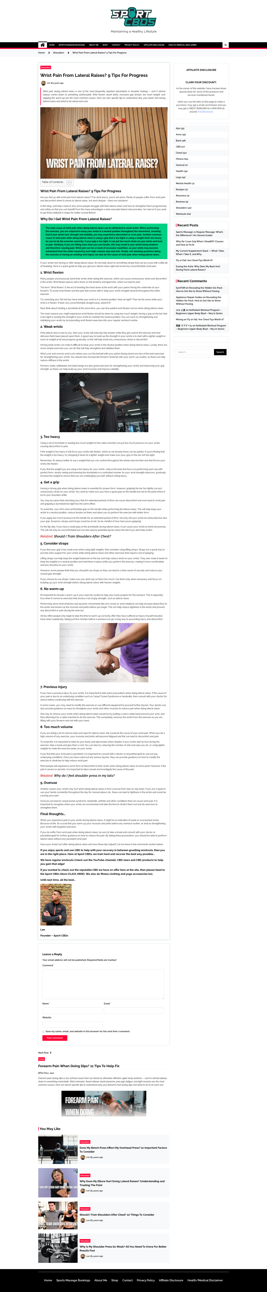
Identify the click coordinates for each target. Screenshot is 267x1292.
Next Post (43, 1052)
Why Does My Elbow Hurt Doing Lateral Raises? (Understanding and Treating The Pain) (122, 1183)
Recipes (180, 189)
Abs (178, 128)
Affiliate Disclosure (154, 45)
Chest (41, 1059)
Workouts (181, 214)
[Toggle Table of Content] (68, 182)
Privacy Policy (132, 45)
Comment (48, 965)
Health (179, 171)
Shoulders (45, 67)
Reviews (180, 201)
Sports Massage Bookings (72, 45)
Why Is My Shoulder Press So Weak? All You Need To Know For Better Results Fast (123, 1248)
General (180, 165)
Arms (178, 134)
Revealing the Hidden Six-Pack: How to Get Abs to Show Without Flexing (198, 300)
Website (46, 1017)
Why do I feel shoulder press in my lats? (84, 776)
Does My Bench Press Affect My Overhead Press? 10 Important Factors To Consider (123, 1149)
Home (52, 45)
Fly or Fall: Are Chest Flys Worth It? (194, 260)
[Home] (42, 45)
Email (107, 1003)
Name (46, 1003)
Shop (105, 45)
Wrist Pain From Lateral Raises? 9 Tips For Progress (94, 75)
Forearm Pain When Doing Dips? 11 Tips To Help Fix (78, 1066)
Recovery (181, 195)
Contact (116, 45)
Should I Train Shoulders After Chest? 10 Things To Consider (117, 1214)
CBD (178, 146)
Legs (178, 177)
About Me (93, 45)
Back (178, 140)
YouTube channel (104, 859)
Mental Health (183, 183)
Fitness (180, 159)
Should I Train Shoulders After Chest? (82, 536)
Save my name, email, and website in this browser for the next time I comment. (88, 1031)
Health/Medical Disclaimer (182, 45)
